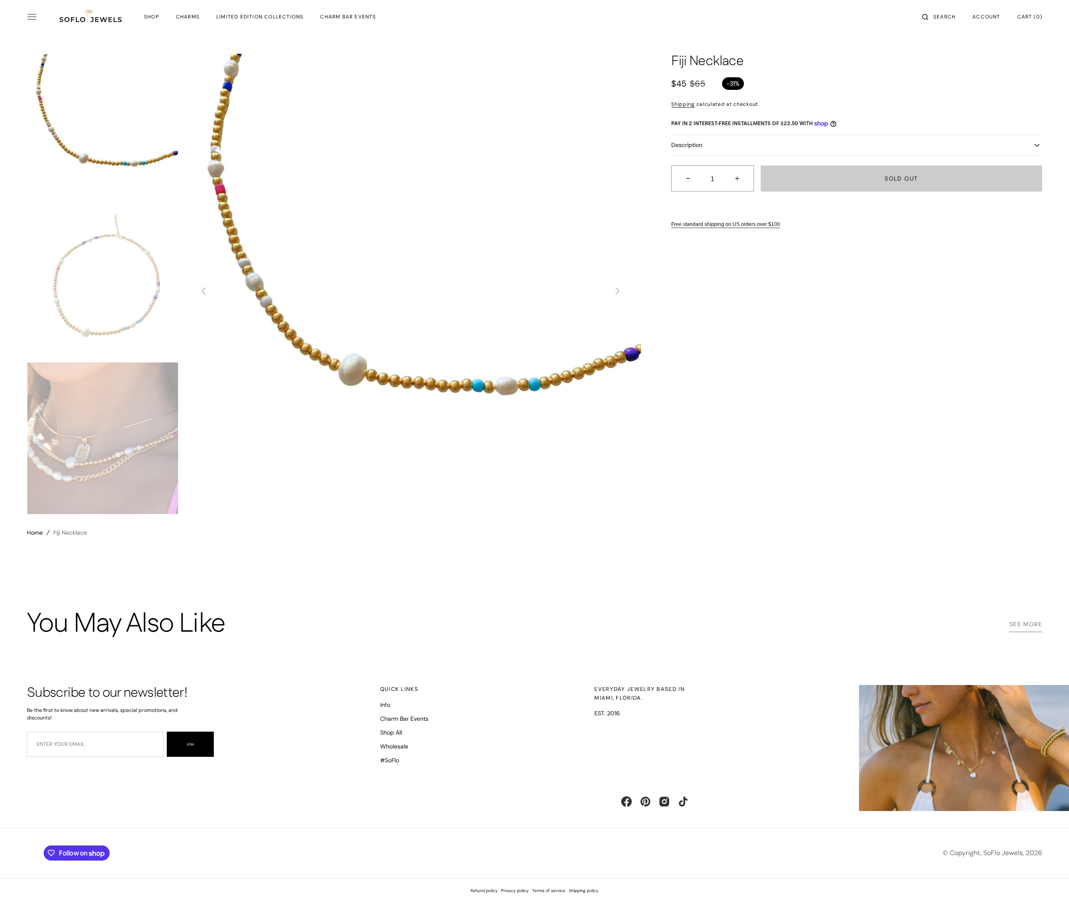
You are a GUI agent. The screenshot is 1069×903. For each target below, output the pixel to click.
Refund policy (484, 890)
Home (35, 532)
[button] (939, 17)
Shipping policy (584, 890)
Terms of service (548, 890)
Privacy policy (515, 890)
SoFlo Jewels (1003, 852)
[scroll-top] (1049, 883)
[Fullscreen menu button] (32, 16)
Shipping (683, 104)
